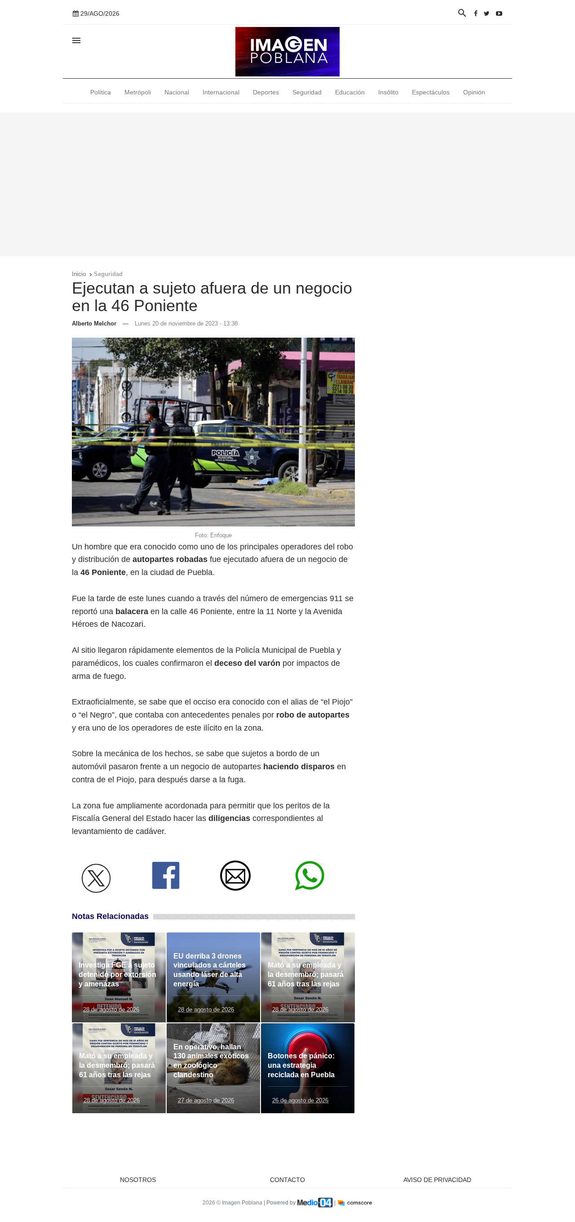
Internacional (221, 92)
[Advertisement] (287, 184)
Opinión (474, 92)
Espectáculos (431, 92)
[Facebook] (476, 13)
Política (100, 92)
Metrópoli (137, 92)
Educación (350, 92)
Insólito (388, 92)
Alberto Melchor (94, 323)
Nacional (176, 92)
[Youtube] (499, 13)
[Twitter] (487, 13)
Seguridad (307, 92)
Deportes (266, 92)
